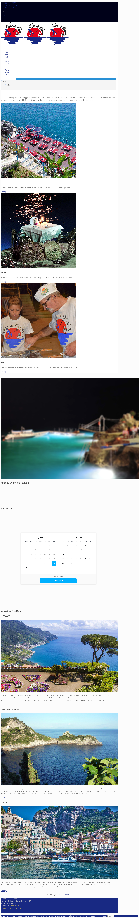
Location (8, 72)
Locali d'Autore (15, 906)
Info (112, 916)
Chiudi (109, 916)
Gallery (7, 70)
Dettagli (4, 192)
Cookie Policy (17, 908)
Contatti (7, 75)
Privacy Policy (6, 908)
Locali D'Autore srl (63, 895)
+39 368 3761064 (11, 5)
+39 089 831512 (10, 3)
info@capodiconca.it (12, 7)
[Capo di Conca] (35, 44)
